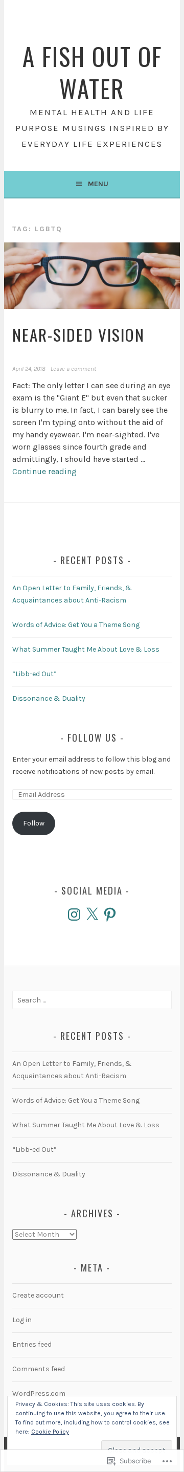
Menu (98, 184)
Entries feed (32, 1344)
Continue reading (44, 471)
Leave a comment (73, 368)
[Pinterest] (110, 914)
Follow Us (92, 737)
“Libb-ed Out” (34, 674)
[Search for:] (91, 1000)
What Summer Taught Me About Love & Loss (85, 649)
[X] (92, 914)
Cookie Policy (50, 1431)
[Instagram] (74, 914)
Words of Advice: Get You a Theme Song (76, 624)
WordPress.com (38, 1393)
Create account (38, 1295)
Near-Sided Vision (78, 334)
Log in (22, 1319)
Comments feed (38, 1369)
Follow (33, 823)
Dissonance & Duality (48, 698)
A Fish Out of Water (92, 72)
